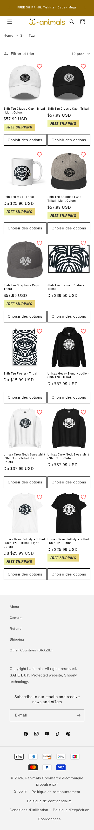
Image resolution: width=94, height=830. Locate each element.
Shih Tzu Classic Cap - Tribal (68, 108)
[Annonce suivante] (85, 8)
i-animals (33, 778)
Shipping (17, 639)
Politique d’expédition (71, 810)
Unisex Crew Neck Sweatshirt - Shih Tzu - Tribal (68, 456)
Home (8, 35)
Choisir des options (25, 140)
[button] (9, 21)
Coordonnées (49, 819)
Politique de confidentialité (49, 801)
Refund (16, 628)
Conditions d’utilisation (28, 810)
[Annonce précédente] (9, 8)
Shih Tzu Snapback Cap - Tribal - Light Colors (65, 198)
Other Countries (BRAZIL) (31, 650)
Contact (16, 618)
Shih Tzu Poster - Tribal (20, 373)
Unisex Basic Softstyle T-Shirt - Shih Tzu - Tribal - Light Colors (24, 543)
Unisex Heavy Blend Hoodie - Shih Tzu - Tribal (67, 375)
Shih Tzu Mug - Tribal (19, 197)
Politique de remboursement (56, 792)
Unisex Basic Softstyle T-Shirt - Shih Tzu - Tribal (68, 541)
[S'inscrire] (78, 715)
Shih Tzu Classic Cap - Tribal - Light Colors (24, 110)
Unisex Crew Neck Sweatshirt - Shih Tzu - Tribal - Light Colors (24, 458)
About (14, 607)
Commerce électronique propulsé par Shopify (48, 784)
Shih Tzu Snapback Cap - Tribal (22, 287)
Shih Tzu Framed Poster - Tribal (65, 287)
